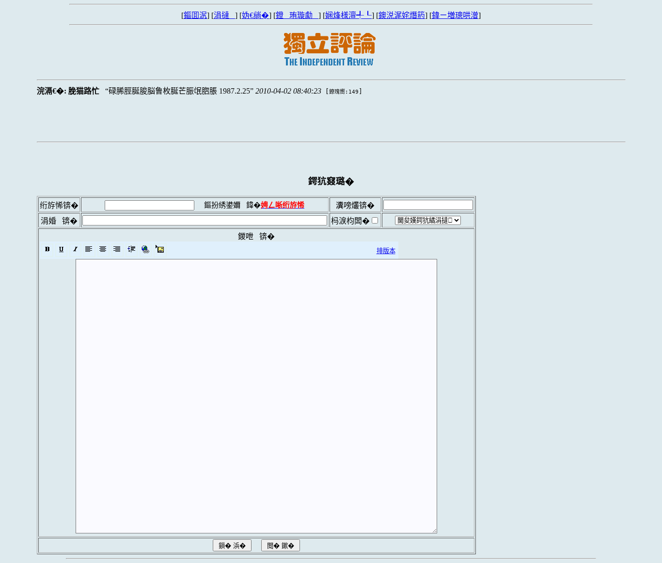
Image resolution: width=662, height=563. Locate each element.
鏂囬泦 (195, 15)
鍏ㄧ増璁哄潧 (455, 15)
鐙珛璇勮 (297, 15)
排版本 (386, 251)
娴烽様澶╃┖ (348, 15)
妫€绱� (255, 15)
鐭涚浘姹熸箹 (401, 15)
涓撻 (224, 15)
